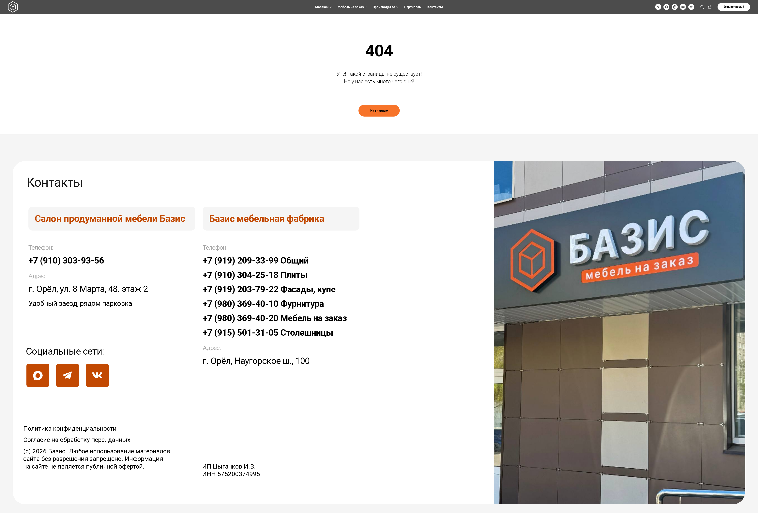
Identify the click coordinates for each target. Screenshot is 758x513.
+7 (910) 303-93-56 (66, 260)
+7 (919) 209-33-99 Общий (256, 260)
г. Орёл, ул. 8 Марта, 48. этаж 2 (88, 289)
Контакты (435, 7)
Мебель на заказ (351, 7)
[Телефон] (691, 7)
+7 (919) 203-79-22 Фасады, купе (269, 289)
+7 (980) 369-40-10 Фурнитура (263, 303)
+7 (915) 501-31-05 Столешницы (268, 332)
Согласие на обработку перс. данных (76, 439)
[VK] (675, 7)
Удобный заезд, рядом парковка (80, 303)
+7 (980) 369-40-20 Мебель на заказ (274, 318)
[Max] (666, 7)
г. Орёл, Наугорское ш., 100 (256, 361)
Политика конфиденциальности (69, 428)
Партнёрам (412, 7)
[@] (683, 7)
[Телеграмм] (658, 7)
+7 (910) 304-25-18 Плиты (255, 275)
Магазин (321, 7)
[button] (702, 7)
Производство (384, 7)
